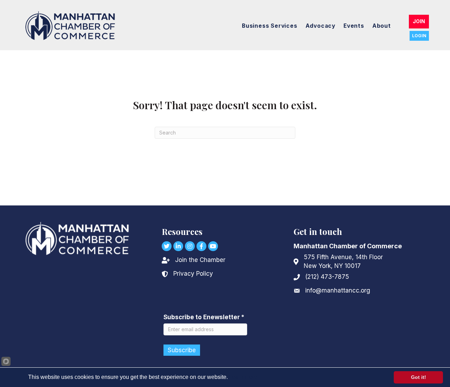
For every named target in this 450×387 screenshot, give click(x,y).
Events (353, 25)
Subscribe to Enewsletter (203, 317)
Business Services (269, 25)
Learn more (243, 377)
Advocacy (320, 25)
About (381, 25)
